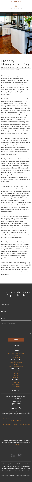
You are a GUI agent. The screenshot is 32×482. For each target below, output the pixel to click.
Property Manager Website (15, 442)
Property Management (16, 353)
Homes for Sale (16, 371)
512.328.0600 (16, 1)
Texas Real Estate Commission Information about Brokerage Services (16, 419)
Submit (16, 340)
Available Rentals (16, 362)
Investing (16, 377)
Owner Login (16, 357)
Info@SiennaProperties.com (9, 475)
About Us (16, 382)
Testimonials (16, 386)
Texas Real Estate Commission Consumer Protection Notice (16, 425)
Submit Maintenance (16, 366)
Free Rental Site (13, 445)
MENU (17, 14)
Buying (16, 373)
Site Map (20, 445)
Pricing (16, 355)
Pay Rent (16, 364)
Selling (16, 375)
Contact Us (16, 384)
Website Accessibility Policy (23, 475)
